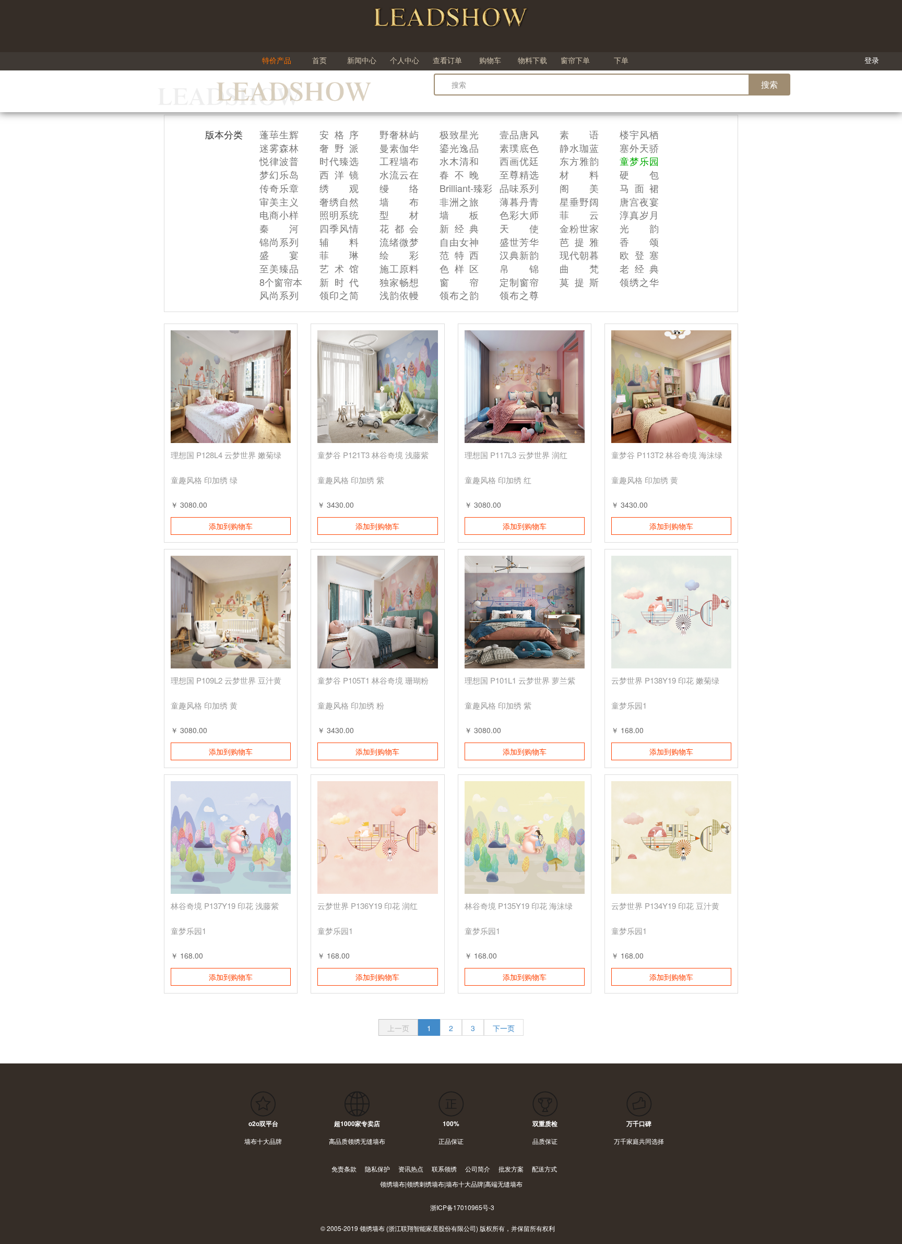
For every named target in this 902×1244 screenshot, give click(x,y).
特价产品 (276, 60)
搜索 (769, 84)
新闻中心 (361, 60)
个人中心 (404, 60)
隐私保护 (377, 1168)
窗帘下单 (575, 60)
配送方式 (544, 1168)
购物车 (490, 60)
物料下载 (532, 60)
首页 (319, 60)
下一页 (504, 1028)
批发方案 (511, 1168)
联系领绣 (444, 1168)
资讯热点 (410, 1168)
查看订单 (447, 60)
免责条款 (344, 1168)
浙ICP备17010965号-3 (462, 1207)
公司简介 (477, 1168)
